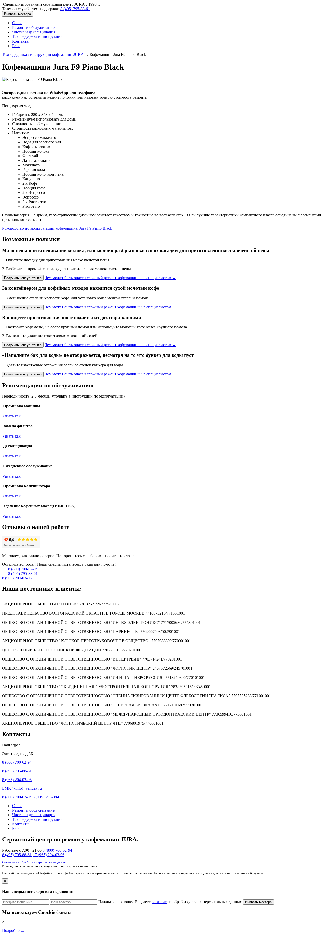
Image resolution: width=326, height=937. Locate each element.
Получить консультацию (23, 278)
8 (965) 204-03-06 (17, 578)
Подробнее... (13, 930)
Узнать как (11, 416)
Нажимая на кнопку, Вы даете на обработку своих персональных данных (170, 902)
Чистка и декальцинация (33, 32)
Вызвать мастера (17, 14)
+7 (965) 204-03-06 (48, 855)
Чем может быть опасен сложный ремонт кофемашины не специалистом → (110, 277)
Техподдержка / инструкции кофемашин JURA (43, 54)
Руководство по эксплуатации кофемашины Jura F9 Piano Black (57, 228)
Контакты (20, 41)
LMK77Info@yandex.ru (22, 788)
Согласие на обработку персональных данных (35, 862)
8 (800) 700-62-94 (23, 569)
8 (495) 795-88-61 (75, 9)
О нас (17, 23)
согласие (159, 902)
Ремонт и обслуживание (33, 27)
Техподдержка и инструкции (37, 36)
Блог (16, 46)
